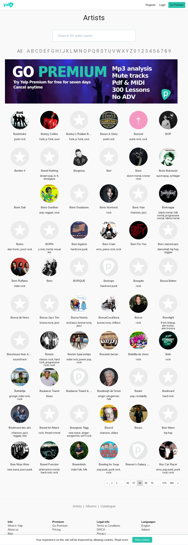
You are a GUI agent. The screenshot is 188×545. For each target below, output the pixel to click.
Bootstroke (19, 133)
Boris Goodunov (79, 207)
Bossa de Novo (19, 317)
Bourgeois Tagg (79, 427)
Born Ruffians (20, 280)
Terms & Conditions (108, 525)
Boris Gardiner (49, 207)
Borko (19, 244)
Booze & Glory (109, 133)
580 (172, 483)
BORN (49, 244)
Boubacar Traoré (49, 390)
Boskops (109, 280)
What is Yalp (15, 525)
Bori (108, 170)
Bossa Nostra (79, 317)
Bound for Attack (49, 427)
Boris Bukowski (168, 170)
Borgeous (79, 170)
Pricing (56, 529)
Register (151, 4)
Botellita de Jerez (138, 354)
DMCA (101, 529)
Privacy (101, 533)
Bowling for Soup (109, 464)
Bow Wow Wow (19, 464)
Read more (121, 539)
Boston (49, 354)
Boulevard (168, 390)
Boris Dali (20, 207)
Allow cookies (142, 539)
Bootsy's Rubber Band (79, 133)
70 (152, 483)
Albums (91, 506)
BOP (168, 133)
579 (164, 483)
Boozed (138, 133)
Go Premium (177, 4)
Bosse (138, 317)
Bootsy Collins (49, 133)
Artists (77, 506)
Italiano (145, 529)
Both (168, 354)
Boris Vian (138, 207)
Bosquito (138, 280)
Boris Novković (109, 207)
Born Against (79, 244)
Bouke (138, 390)
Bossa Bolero (168, 280)
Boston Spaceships (79, 354)
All (21, 51)
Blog (10, 533)
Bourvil (109, 427)
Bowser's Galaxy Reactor (139, 464)
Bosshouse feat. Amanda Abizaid (20, 354)
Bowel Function (49, 464)
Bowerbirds (79, 464)
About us (13, 529)
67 (134, 483)
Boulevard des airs (20, 427)
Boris (138, 170)
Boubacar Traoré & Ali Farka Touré (79, 390)
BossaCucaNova (109, 317)
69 (146, 483)
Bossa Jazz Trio (49, 317)
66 (127, 483)
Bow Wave (168, 427)
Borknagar (168, 207)
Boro (49, 280)
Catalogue (107, 506)
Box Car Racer (168, 464)
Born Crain (108, 244)
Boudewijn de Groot (109, 390)
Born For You (138, 244)
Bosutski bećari (109, 354)
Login (162, 4)
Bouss (138, 427)
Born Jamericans (168, 244)
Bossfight (168, 317)
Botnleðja (19, 390)
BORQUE (79, 280)
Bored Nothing (49, 170)
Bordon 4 (19, 170)
